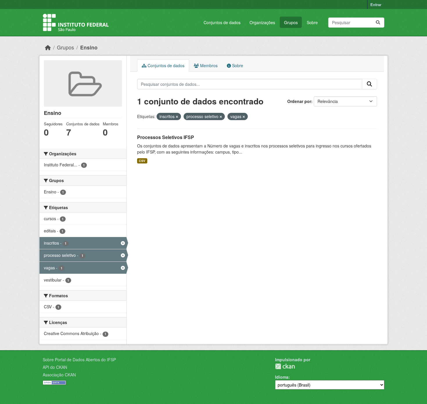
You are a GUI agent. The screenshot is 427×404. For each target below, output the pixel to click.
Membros (208, 65)
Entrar (375, 4)
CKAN (285, 366)
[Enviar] (378, 22)
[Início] (48, 47)
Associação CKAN (59, 375)
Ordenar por (299, 101)
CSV (142, 161)
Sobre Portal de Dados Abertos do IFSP (79, 359)
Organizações (262, 22)
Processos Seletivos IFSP (165, 137)
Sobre (312, 22)
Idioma (281, 377)
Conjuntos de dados (222, 22)
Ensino (89, 47)
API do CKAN (55, 367)
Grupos (291, 22)
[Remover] (177, 116)
